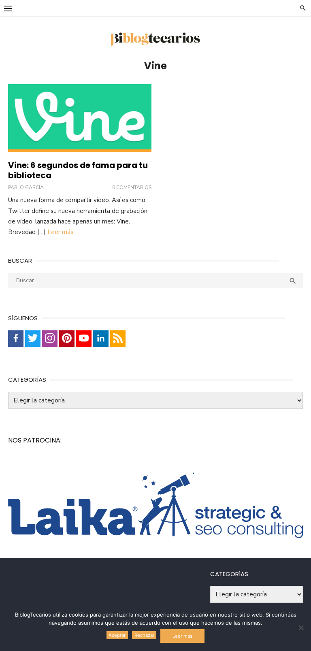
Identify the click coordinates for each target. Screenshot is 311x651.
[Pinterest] (67, 338)
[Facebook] (15, 338)
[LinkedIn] (101, 338)
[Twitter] (32, 338)
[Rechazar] (301, 627)
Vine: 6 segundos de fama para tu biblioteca (78, 170)
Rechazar (144, 635)
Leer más (60, 232)
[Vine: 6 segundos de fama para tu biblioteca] (79, 118)
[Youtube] (84, 338)
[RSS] (118, 338)
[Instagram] (50, 338)
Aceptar (117, 635)
